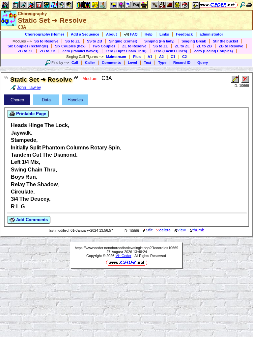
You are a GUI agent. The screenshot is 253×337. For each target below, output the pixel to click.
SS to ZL (72, 41)
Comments (111, 63)
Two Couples (104, 46)
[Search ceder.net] (242, 4)
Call (74, 63)
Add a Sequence (85, 34)
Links (164, 34)
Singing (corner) (123, 41)
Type (162, 63)
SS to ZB (94, 41)
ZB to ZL (25, 51)
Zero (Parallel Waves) (80, 51)
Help (149, 34)
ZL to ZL (182, 46)
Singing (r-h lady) (159, 41)
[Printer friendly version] (249, 4)
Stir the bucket (225, 41)
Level (132, 63)
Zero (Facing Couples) (213, 51)
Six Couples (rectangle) (28, 46)
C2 (184, 57)
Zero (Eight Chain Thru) (126, 51)
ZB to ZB (47, 51)
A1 (150, 57)
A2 (161, 57)
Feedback (184, 34)
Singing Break (194, 41)
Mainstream (116, 57)
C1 (173, 57)
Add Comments (31, 219)
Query (202, 63)
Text (147, 63)
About (111, 34)
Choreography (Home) (44, 34)
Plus (137, 57)
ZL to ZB (204, 46)
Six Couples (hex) (70, 46)
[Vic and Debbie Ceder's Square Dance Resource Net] (217, 4)
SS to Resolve (46, 41)
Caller (90, 63)
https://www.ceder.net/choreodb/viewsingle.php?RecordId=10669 (126, 248)
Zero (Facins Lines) (170, 51)
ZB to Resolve (231, 46)
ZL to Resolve (134, 46)
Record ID (181, 63)
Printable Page (30, 113)
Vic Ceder (123, 256)
